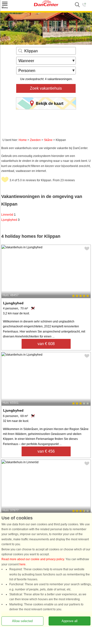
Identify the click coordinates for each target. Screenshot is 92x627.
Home (23, 140)
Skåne (48, 140)
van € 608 (46, 344)
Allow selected (22, 621)
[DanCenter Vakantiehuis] (46, 5)
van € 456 (46, 451)
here (22, 564)
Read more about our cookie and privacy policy (32, 559)
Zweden (35, 140)
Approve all (70, 621)
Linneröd (8, 214)
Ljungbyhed (10, 220)
